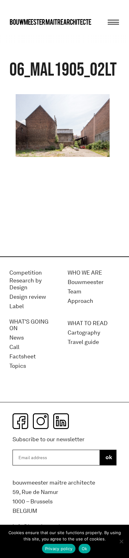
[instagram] (41, 421)
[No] (121, 541)
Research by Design (25, 284)
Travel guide (83, 342)
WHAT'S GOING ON (29, 325)
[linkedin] (61, 421)
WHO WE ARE (85, 273)
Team (74, 291)
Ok (84, 548)
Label (16, 306)
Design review (27, 297)
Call (14, 347)
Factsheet (22, 356)
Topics (17, 366)
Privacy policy (59, 548)
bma (24, 34)
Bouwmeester (86, 282)
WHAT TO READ (88, 323)
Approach (80, 301)
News (16, 338)
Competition (25, 273)
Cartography (84, 333)
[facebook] (20, 421)
